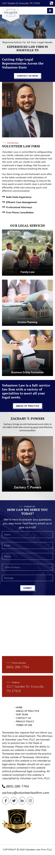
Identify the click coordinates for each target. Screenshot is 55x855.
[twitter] (14, 800)
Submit (27, 588)
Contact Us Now (27, 75)
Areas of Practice (27, 406)
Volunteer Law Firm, (35, 849)
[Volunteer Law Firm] (10, 14)
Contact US (23, 718)
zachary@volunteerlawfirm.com (25, 793)
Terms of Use (24, 725)
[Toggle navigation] (50, 10)
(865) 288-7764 (17, 786)
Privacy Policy (25, 721)
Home (19, 707)
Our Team (22, 714)
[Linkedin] (22, 800)
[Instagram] (30, 800)
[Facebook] (6, 800)
